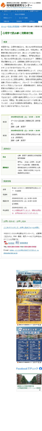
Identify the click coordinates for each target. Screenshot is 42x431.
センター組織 (23, 18)
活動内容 (6, 21)
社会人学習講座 (20, 14)
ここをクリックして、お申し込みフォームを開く (22, 227)
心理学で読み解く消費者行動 (18, 33)
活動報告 (19, 21)
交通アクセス (34, 11)
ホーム (6, 14)
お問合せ (32, 21)
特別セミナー (8, 18)
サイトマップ (21, 11)
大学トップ (7, 11)
